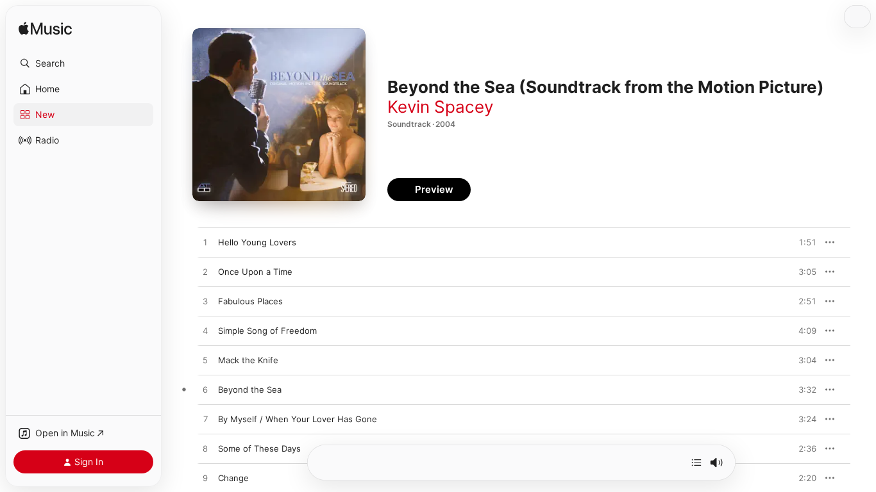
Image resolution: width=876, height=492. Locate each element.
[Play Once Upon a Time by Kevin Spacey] (205, 272)
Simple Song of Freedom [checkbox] (267, 330)
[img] (45, 29)
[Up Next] (696, 463)
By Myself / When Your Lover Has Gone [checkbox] (297, 419)
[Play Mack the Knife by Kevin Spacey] (205, 360)
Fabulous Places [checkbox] (250, 301)
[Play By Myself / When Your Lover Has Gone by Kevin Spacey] (205, 419)
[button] (83, 63)
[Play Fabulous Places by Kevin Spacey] (205, 302)
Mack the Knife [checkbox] (248, 360)
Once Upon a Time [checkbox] (255, 271)
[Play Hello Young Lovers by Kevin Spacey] (205, 243)
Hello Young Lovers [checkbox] (257, 242)
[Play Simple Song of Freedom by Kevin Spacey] (205, 331)
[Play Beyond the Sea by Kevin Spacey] (205, 390)
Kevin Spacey (440, 107)
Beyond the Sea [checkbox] (250, 389)
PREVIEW (802, 242)
